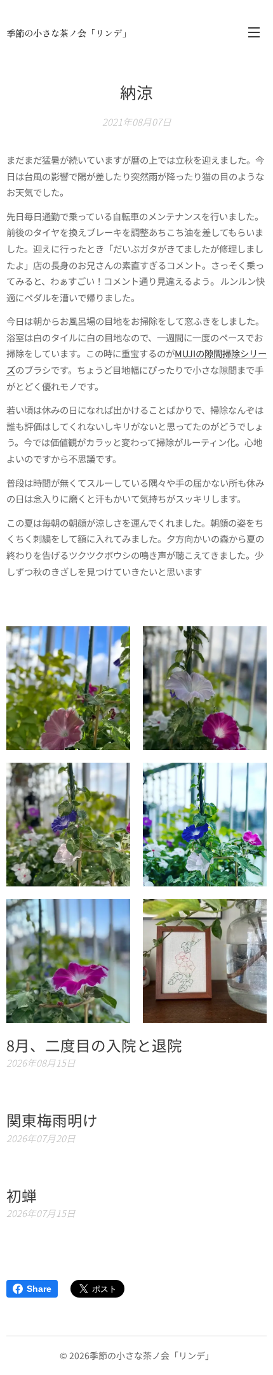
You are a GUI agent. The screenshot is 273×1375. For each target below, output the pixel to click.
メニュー (254, 31)
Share (39, 1289)
